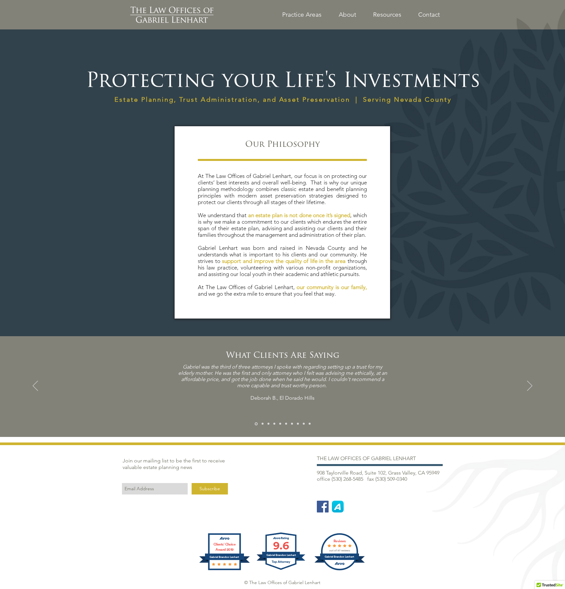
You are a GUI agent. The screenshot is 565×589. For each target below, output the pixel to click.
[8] (298, 424)
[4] (274, 424)
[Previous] (35, 386)
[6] (286, 424)
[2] (262, 423)
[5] (280, 424)
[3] (268, 424)
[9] (304, 424)
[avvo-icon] (338, 506)
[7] (292, 424)
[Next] (529, 386)
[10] (310, 424)
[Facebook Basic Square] (323, 506)
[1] (256, 424)
